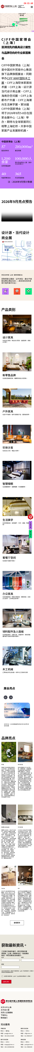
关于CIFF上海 (6, 1007)
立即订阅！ (6, 982)
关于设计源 (5, 1010)
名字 (2, 957)
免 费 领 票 (30, 525)
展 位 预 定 (30, 534)
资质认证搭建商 (7, 1012)
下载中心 (4, 1015)
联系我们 (4, 1017)
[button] (5, 697)
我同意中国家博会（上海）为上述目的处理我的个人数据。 (17, 976)
